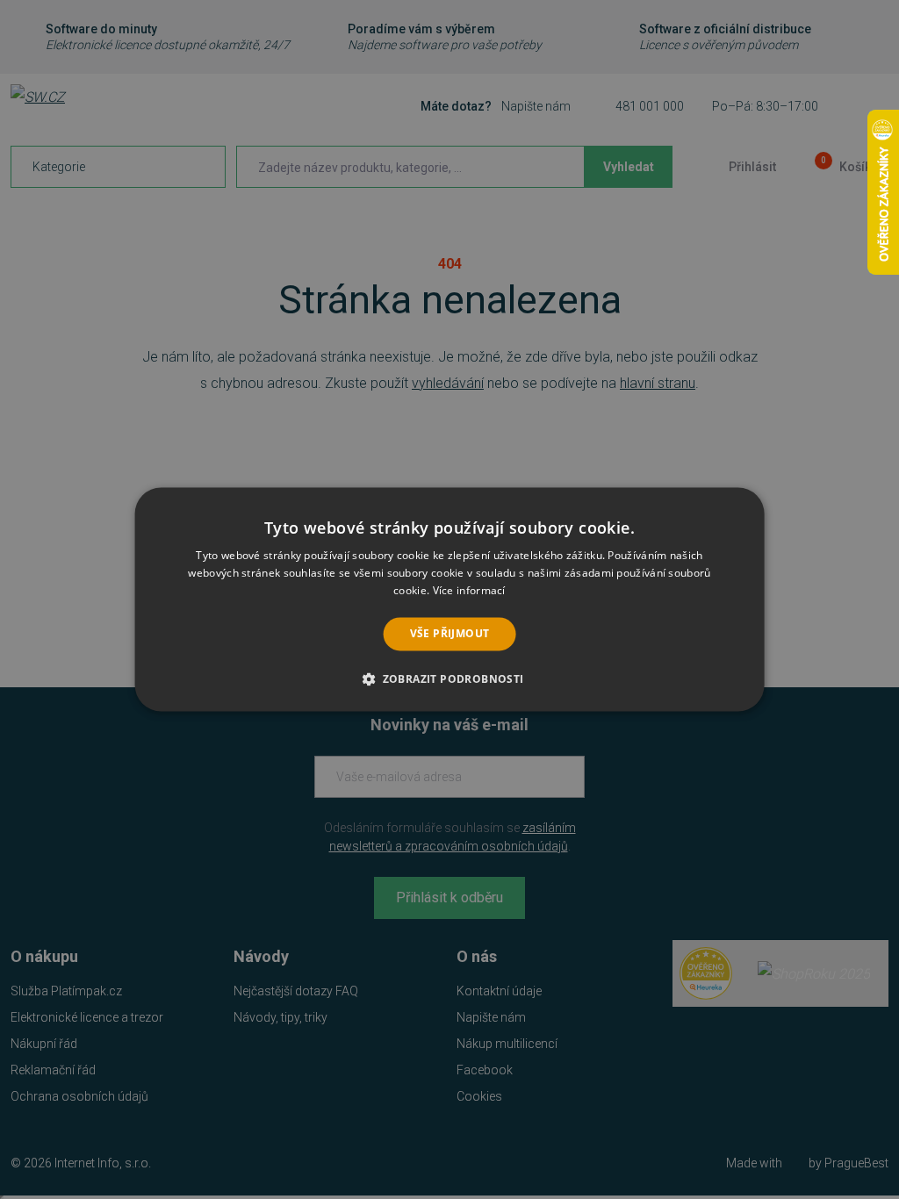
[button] (449, 679)
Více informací (469, 590)
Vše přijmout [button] (450, 633)
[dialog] (450, 599)
